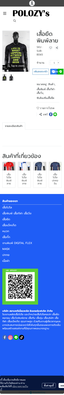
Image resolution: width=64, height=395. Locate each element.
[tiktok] (21, 337)
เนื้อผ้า (6, 261)
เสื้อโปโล (7, 207)
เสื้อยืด (6, 219)
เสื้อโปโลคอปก (43, 314)
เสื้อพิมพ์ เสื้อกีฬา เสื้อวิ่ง (46, 91)
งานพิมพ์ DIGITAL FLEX (17, 243)
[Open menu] (5, 13)
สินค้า (51, 84)
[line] (16, 337)
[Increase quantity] (58, 62)
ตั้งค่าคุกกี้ (49, 385)
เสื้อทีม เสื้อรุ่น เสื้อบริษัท (41, 318)
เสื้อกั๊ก (6, 237)
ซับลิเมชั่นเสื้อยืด (45, 97)
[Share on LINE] (55, 114)
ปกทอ (5, 255)
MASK (6, 249)
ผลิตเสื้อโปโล (16, 314)
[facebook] (4, 337)
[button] (14, 20)
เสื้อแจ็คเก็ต (9, 225)
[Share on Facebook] (51, 114)
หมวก (5, 231)
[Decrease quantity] (50, 62)
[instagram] (10, 337)
